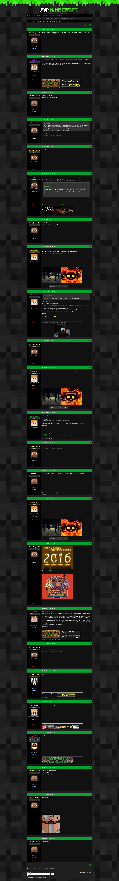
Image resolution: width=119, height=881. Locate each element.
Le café (36, 21)
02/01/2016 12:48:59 (48, 838)
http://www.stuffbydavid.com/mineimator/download (52, 371)
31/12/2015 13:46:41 (48, 146)
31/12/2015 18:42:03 (48, 219)
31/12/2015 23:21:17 (48, 368)
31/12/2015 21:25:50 (48, 291)
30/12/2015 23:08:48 (48, 56)
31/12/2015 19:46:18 (48, 246)
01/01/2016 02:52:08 (48, 608)
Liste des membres (37, 15)
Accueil (28, 15)
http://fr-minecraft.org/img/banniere (48, 433)
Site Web (35, 48)
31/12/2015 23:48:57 (48, 443)
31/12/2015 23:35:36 (48, 412)
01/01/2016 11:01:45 (48, 767)
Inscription (51, 15)
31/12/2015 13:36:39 (48, 119)
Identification (59, 15)
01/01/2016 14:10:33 (48, 794)
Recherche (45, 15)
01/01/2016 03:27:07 (48, 702)
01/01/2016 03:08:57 (48, 671)
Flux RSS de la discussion (86, 872)
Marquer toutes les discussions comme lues (36, 877)
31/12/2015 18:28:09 (48, 174)
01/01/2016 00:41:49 (48, 470)
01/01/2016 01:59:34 (48, 543)
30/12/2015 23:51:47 (48, 92)
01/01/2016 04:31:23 (48, 732)
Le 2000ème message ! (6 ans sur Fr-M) (53, 87)
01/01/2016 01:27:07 (48, 499)
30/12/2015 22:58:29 (48, 29)
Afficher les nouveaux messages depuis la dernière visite (39, 875)
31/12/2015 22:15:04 (48, 340)
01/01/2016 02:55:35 (48, 644)
